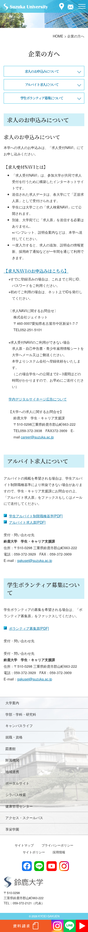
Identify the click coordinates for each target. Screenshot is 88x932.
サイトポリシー (34, 852)
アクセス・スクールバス (24, 817)
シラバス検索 (15, 794)
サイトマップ (24, 845)
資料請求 (22, 925)
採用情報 (59, 852)
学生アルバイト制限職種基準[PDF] (36, 515)
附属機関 (12, 760)
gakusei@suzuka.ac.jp (34, 560)
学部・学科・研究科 (20, 714)
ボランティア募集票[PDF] (29, 628)
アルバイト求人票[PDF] (27, 522)
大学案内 (12, 702)
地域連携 (12, 771)
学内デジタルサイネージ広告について (38, 398)
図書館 (10, 748)
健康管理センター (19, 806)
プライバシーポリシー (57, 845)
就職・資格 (13, 736)
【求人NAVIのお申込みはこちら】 (36, 271)
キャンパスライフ (19, 725)
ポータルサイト (17, 783)
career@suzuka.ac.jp (37, 436)
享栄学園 (12, 829)
